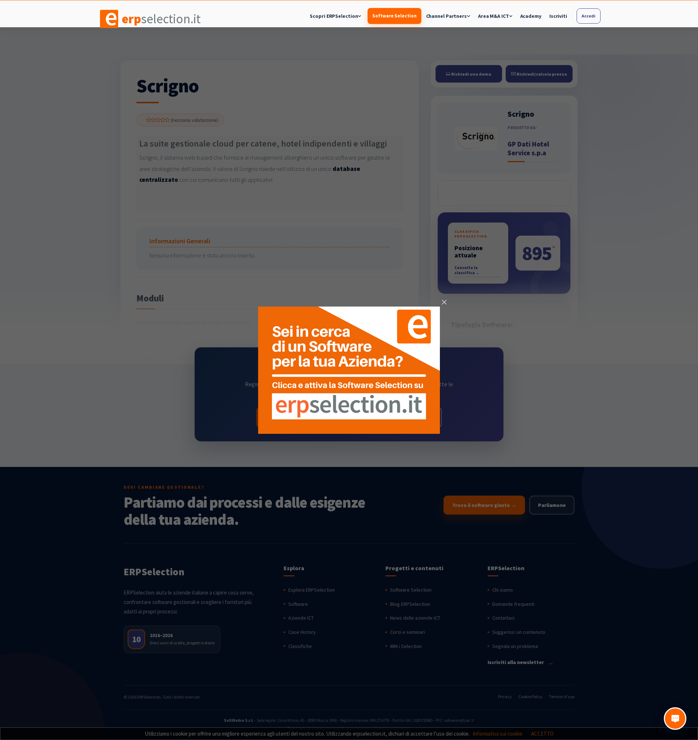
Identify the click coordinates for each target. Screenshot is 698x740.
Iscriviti (558, 16)
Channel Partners (446, 16)
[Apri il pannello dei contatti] (675, 718)
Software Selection (394, 16)
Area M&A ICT (493, 16)
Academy (530, 16)
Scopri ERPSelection (334, 16)
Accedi (588, 16)
